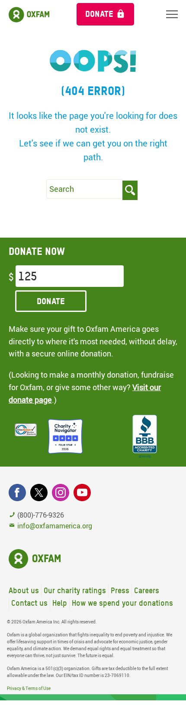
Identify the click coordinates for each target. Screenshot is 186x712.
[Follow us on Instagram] (60, 492)
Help (59, 602)
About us (24, 590)
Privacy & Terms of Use (29, 688)
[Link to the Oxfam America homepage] (34, 16)
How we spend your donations (122, 602)
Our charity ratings (75, 590)
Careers (146, 590)
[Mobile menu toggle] (172, 14)
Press (120, 590)
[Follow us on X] (39, 492)
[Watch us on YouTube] (82, 492)
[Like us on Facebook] (17, 492)
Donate (99, 14)
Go (130, 190)
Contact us (29, 602)
